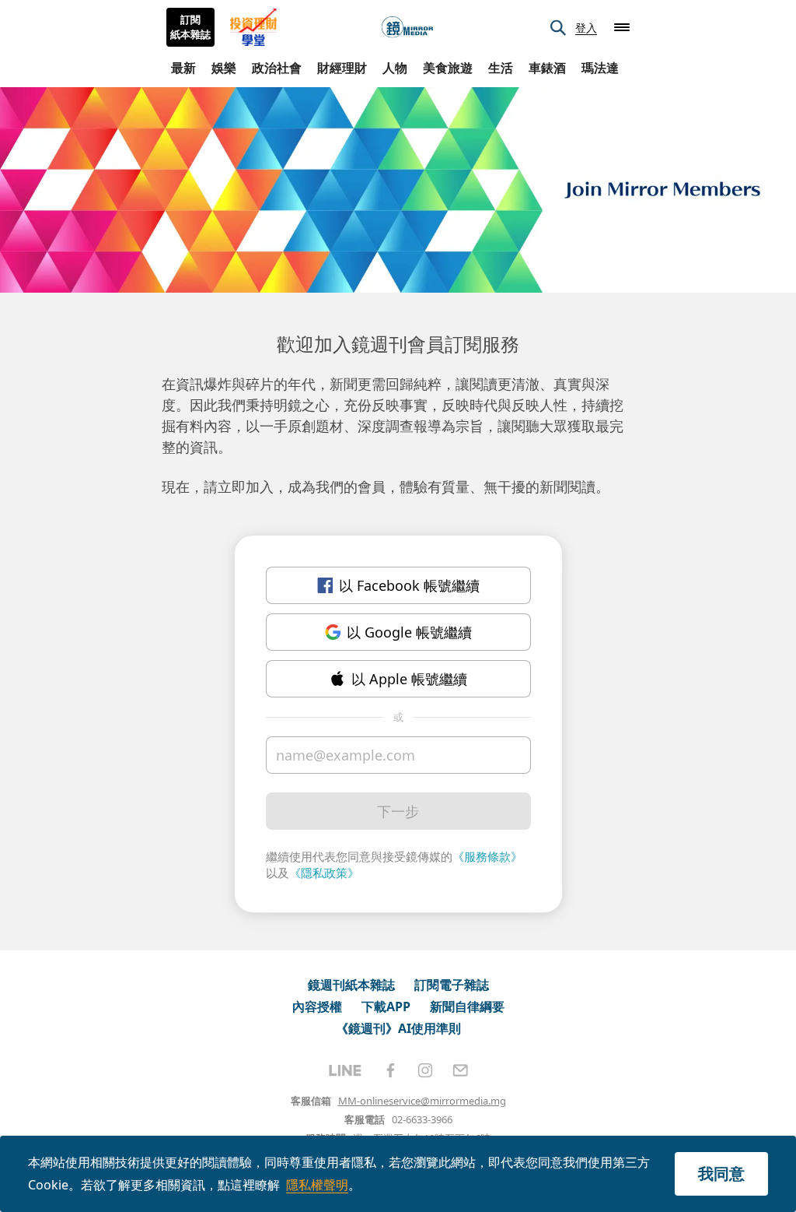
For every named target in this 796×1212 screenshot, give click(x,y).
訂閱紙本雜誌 (190, 27)
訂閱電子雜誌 (451, 984)
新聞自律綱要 (467, 1006)
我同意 (721, 1173)
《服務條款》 (487, 856)
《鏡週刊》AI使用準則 (398, 1028)
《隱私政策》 (324, 872)
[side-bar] (622, 27)
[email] (460, 1070)
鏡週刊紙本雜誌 (351, 984)
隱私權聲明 (317, 1184)
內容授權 (317, 1006)
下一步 (398, 811)
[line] (345, 1070)
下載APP (385, 1006)
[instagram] (425, 1070)
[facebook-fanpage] (390, 1070)
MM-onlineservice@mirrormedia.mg (422, 1101)
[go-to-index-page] (407, 27)
